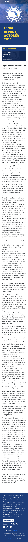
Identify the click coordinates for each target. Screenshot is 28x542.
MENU (6, 1)
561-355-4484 (11, 538)
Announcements (7, 57)
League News (7, 52)
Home (15, 530)
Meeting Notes (7, 54)
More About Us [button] (8, 520)
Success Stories (7, 59)
